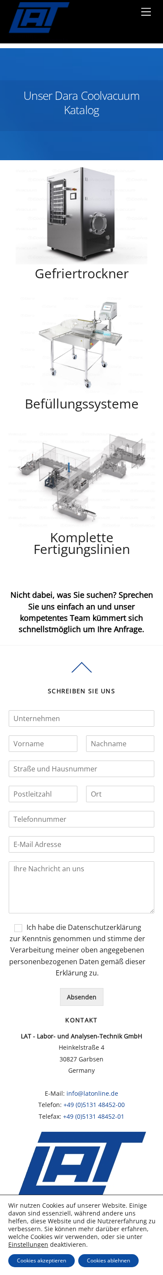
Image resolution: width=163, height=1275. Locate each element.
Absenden (81, 997)
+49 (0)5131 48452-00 (94, 1104)
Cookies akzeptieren (41, 1260)
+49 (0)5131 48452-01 (93, 1116)
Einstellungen (28, 1245)
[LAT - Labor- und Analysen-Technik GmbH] (39, 39)
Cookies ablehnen (108, 1260)
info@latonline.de (92, 1093)
